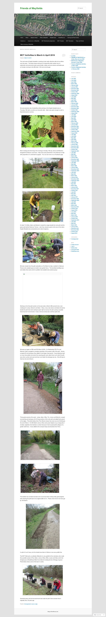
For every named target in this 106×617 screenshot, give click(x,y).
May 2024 (73, 98)
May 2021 (73, 154)
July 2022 (73, 134)
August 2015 (74, 210)
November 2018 (75, 179)
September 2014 (75, 220)
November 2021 (75, 147)
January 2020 (74, 167)
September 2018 (75, 180)
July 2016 (73, 202)
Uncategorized (27, 604)
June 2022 (73, 136)
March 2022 (74, 141)
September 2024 (75, 93)
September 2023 (75, 111)
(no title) (73, 55)
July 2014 (73, 221)
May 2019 (73, 174)
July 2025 (73, 78)
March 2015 (74, 215)
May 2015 (73, 213)
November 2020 (75, 159)
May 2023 (73, 118)
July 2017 (73, 192)
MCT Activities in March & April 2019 (37, 55)
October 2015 (74, 208)
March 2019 (74, 175)
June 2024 (73, 96)
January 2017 (74, 197)
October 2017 (74, 190)
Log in (72, 246)
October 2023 (74, 110)
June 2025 (73, 80)
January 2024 (74, 105)
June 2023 (73, 116)
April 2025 (73, 82)
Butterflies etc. (62, 37)
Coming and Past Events (73, 37)
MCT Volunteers (69, 41)
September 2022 (75, 131)
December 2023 (75, 106)
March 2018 (74, 185)
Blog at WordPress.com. (53, 611)
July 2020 (73, 162)
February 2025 (74, 85)
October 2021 (74, 149)
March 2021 (74, 156)
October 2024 (74, 91)
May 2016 (73, 203)
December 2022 (75, 126)
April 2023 (73, 120)
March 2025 (74, 83)
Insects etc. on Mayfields (33, 41)
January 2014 (74, 226)
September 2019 (75, 170)
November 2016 (75, 198)
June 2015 (73, 212)
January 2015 (74, 216)
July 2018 (73, 182)
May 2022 (73, 138)
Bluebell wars (53, 37)
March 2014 (74, 225)
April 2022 (73, 139)
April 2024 (73, 100)
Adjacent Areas (34, 37)
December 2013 (75, 228)
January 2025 (74, 87)
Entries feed (74, 248)
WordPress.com (75, 251)
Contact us (22, 41)
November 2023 (75, 108)
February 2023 (74, 123)
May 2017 (73, 193)
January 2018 (74, 187)
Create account (74, 244)
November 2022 (75, 128)
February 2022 (74, 142)
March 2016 (74, 205)
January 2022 (74, 144)
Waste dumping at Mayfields (26, 44)
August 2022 (74, 133)
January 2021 (74, 157)
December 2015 (75, 207)
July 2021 (73, 152)
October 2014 (74, 218)
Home (21, 37)
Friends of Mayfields (31, 8)
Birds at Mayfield (44, 37)
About (27, 37)
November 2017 (75, 189)
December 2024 (75, 88)
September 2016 (75, 200)
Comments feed (75, 249)
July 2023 (73, 115)
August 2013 (74, 233)
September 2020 (75, 161)
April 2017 (73, 195)
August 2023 (74, 113)
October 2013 (74, 231)
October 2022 (74, 129)
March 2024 (74, 101)
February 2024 (74, 103)
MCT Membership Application (48, 41)
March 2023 (74, 121)
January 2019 (74, 177)
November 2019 (75, 169)
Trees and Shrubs (80, 41)
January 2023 (74, 124)
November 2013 (75, 230)
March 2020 (74, 165)
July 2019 (73, 172)
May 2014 (73, 223)
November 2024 (75, 90)
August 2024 (74, 95)
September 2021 (75, 151)
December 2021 (75, 146)
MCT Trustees (60, 41)
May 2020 (73, 164)
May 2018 (73, 184)
